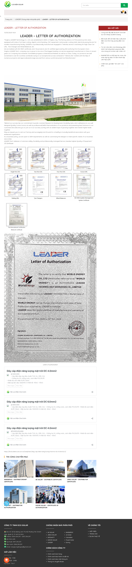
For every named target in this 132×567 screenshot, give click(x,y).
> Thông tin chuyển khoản (55, 561)
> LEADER (49, 542)
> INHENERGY (68, 532)
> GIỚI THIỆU (92, 531)
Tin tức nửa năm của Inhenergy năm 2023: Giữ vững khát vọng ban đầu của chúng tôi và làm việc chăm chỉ (113, 49)
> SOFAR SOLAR (51, 540)
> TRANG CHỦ (92, 534)
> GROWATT (50, 537)
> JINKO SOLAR (51, 535)
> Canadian (68, 537)
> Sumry (67, 542)
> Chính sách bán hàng (54, 554)
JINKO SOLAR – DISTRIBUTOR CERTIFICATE (77, 481)
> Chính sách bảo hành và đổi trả (57, 556)
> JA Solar (67, 535)
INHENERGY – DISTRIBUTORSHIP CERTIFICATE (15, 481)
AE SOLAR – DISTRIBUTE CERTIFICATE (49, 480)
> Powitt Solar (69, 540)
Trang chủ (9, 19)
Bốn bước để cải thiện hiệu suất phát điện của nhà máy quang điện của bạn (113, 41)
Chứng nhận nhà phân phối (30, 19)
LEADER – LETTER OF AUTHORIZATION (25, 27)
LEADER (18, 19)
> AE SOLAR (50, 532)
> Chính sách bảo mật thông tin (57, 559)
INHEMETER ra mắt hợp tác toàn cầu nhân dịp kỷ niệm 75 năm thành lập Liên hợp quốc (113, 57)
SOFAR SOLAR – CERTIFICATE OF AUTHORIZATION (47, 506)
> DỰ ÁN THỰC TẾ (94, 536)
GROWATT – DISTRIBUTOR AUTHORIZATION (13, 506)
